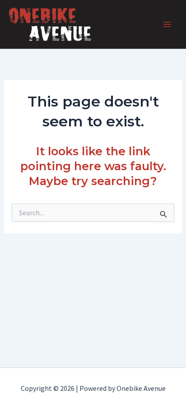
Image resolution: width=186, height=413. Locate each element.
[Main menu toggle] (167, 24)
